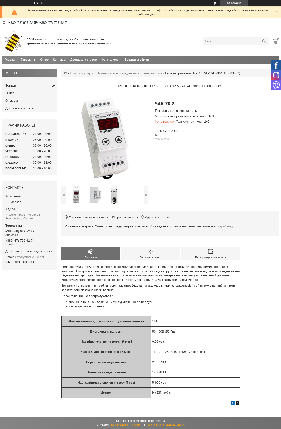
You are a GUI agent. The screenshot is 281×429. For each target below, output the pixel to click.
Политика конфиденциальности (166, 424)
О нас (44, 59)
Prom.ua (160, 420)
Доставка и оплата (83, 59)
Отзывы (11, 100)
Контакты (59, 59)
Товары (26, 59)
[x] (237, 403)
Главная (10, 59)
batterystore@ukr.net (29, 257)
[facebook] (233, 403)
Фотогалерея (110, 59)
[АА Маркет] (13, 41)
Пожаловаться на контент (127, 424)
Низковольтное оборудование (118, 73)
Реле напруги (152, 73)
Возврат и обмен (137, 59)
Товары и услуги (81, 73)
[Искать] (264, 41)
